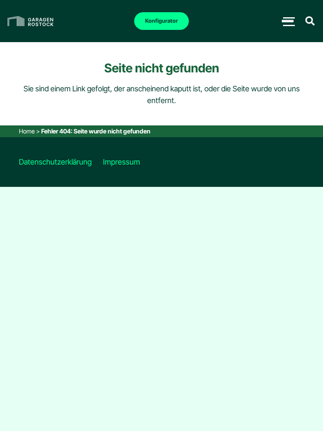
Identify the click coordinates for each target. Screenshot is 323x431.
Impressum (121, 161)
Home (27, 131)
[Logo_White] (30, 21)
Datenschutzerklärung (55, 161)
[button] (310, 21)
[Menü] (288, 21)
